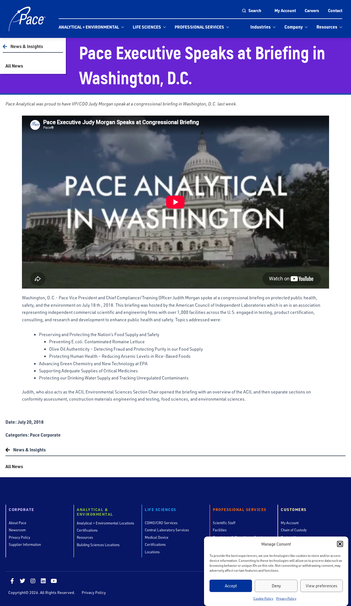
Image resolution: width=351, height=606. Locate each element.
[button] (340, 544)
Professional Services (199, 27)
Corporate (21, 509)
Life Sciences (147, 27)
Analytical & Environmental (95, 512)
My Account (285, 10)
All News (14, 66)
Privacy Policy (286, 598)
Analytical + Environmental (89, 27)
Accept (231, 585)
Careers (312, 10)
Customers (294, 509)
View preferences (321, 585)
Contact (335, 10)
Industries (260, 27)
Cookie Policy (263, 598)
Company (293, 27)
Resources (326, 27)
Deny (276, 585)
